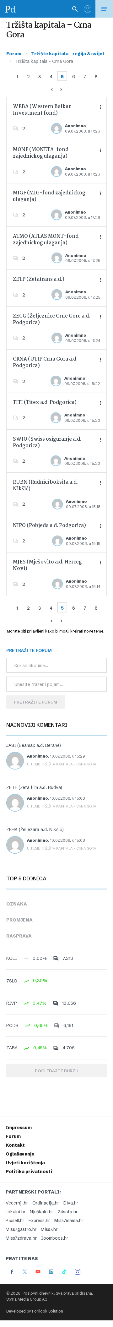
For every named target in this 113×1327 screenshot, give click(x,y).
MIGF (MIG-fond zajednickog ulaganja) (49, 196)
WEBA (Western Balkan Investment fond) (42, 110)
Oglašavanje (20, 1154)
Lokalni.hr (15, 1212)
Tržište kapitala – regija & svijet (68, 54)
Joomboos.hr (54, 1238)
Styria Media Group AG (26, 1299)
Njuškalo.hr (41, 1212)
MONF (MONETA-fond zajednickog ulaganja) (40, 153)
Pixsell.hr (15, 1220)
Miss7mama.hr (68, 1220)
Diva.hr (70, 1203)
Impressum (19, 1127)
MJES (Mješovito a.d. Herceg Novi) (47, 565)
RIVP (11, 1003)
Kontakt (15, 1145)
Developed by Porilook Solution (34, 1311)
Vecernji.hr (17, 1203)
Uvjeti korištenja (25, 1163)
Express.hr (39, 1220)
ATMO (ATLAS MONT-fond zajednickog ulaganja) (45, 239)
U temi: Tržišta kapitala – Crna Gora (61, 764)
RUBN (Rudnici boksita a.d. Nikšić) (45, 485)
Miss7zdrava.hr (21, 1238)
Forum (13, 54)
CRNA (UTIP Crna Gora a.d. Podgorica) (45, 362)
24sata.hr (67, 1212)
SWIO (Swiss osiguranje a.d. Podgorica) (47, 442)
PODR (12, 1025)
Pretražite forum (35, 701)
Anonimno (75, 125)
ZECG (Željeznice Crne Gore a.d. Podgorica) (51, 319)
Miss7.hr (49, 1229)
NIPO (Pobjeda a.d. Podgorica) (49, 526)
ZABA (12, 1048)
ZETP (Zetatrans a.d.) (38, 279)
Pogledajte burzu (56, 1070)
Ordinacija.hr (45, 1203)
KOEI (11, 958)
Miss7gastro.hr (21, 1229)
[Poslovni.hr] (10, 9)
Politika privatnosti (29, 1171)
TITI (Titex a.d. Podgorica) (45, 402)
